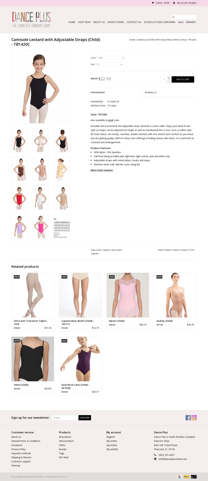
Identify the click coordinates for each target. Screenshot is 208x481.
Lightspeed (62, 476)
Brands (191, 22)
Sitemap (15, 465)
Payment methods (21, 453)
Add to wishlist (164, 250)
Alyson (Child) (116, 320)
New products (66, 440)
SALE (180, 22)
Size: (93, 64)
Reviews (150, 92)
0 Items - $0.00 (163, 2)
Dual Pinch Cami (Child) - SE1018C (75, 386)
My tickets (111, 445)
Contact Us (134, 22)
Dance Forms (116, 22)
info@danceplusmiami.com (173, 459)
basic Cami (96, 250)
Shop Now (84, 22)
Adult (110, 120)
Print (192, 250)
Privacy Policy (18, 449)
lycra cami (116, 250)
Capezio (106, 250)
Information (98, 92)
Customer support (21, 461)
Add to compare (181, 250)
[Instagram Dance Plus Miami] (194, 417)
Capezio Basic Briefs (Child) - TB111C (78, 322)
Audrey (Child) (164, 320)
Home (71, 22)
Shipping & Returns (21, 457)
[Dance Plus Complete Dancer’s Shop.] (31, 19)
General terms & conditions (25, 440)
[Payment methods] (178, 476)
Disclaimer (16, 445)
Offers (62, 445)
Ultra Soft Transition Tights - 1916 (31, 322)
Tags (61, 453)
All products (65, 436)
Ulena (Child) (21, 384)
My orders (111, 440)
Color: (94, 57)
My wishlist (112, 449)
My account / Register (187, 2)
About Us (99, 22)
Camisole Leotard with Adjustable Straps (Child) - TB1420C (167, 39)
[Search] (172, 17)
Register (110, 436)
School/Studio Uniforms (159, 22)
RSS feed (63, 457)
